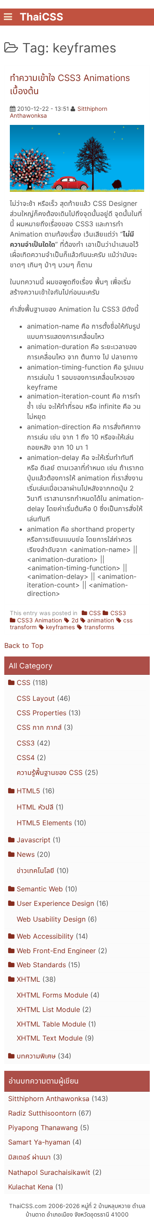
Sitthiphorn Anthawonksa (48, 1098)
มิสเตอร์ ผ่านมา (29, 1157)
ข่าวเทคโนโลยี (35, 870)
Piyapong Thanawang (43, 1127)
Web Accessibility (45, 936)
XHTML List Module (48, 1009)
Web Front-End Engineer (56, 950)
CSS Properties (41, 712)
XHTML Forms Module (52, 995)
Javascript (33, 840)
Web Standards (41, 964)
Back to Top (24, 645)
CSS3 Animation (39, 620)
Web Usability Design (51, 919)
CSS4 (26, 757)
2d (74, 620)
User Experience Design (55, 903)
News (26, 854)
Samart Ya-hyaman (39, 1142)
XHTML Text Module (50, 1038)
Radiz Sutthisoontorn (42, 1113)
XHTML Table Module (51, 1024)
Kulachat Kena (30, 1187)
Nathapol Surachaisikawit (49, 1172)
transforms (99, 627)
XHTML (28, 979)
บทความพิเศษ (36, 1056)
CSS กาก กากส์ (39, 727)
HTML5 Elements (44, 822)
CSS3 (118, 613)
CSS (95, 613)
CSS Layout (36, 698)
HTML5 (28, 790)
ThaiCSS (41, 17)
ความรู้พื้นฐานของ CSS (50, 772)
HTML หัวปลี (35, 807)
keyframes (60, 627)
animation (100, 620)
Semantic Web (40, 889)
